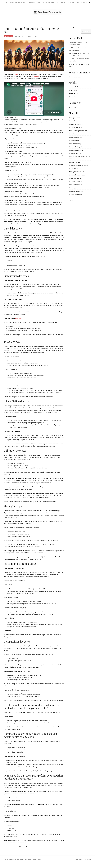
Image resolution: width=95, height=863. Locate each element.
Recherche (72, 28)
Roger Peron (19, 36)
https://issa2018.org (74, 140)
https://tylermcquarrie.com (76, 172)
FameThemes (87, 859)
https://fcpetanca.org (75, 143)
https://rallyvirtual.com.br (76, 121)
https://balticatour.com (75, 137)
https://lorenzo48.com (75, 162)
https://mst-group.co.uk (76, 191)
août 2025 (72, 97)
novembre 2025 (73, 87)
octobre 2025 (73, 90)
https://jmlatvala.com (75, 168)
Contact (71, 3)
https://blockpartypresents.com (78, 131)
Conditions (61, 3)
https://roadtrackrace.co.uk (77, 175)
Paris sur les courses (18, 3)
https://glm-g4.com (74, 118)
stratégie (18, 318)
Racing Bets (8, 36)
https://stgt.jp (73, 188)
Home (6, 3)
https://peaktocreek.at (75, 185)
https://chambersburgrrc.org (77, 134)
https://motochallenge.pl (76, 124)
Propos (32, 3)
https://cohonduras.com (76, 127)
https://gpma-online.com (76, 181)
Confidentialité (48, 3)
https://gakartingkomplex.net (77, 178)
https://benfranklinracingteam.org (79, 165)
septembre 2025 (73, 93)
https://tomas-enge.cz (75, 194)
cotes (16, 74)
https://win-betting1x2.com (77, 147)
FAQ (38, 3)
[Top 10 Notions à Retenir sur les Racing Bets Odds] (34, 55)
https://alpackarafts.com (76, 150)
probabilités (35, 76)
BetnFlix (71, 200)
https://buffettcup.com (75, 153)
